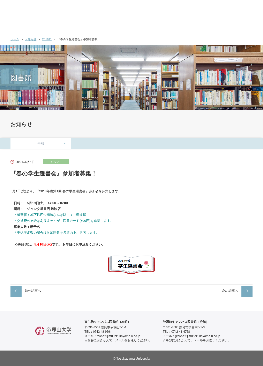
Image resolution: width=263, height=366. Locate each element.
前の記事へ (33, 290)
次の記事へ (230, 290)
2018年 (47, 39)
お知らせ (30, 39)
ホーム (14, 39)
